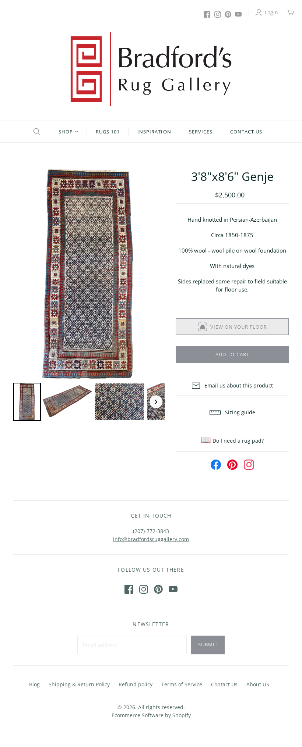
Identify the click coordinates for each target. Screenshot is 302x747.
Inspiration (154, 131)
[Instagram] (217, 14)
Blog (34, 684)
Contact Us (246, 131)
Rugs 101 (108, 131)
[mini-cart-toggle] (290, 12)
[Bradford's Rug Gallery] (151, 69)
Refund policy (135, 684)
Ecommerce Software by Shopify (151, 715)
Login (271, 12)
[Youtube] (238, 14)
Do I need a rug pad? (232, 440)
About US (257, 684)
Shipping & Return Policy (79, 684)
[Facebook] (207, 14)
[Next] (154, 274)
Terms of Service (181, 684)
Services (201, 131)
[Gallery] (89, 295)
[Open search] (36, 131)
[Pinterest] (228, 14)
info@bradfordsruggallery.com (151, 539)
